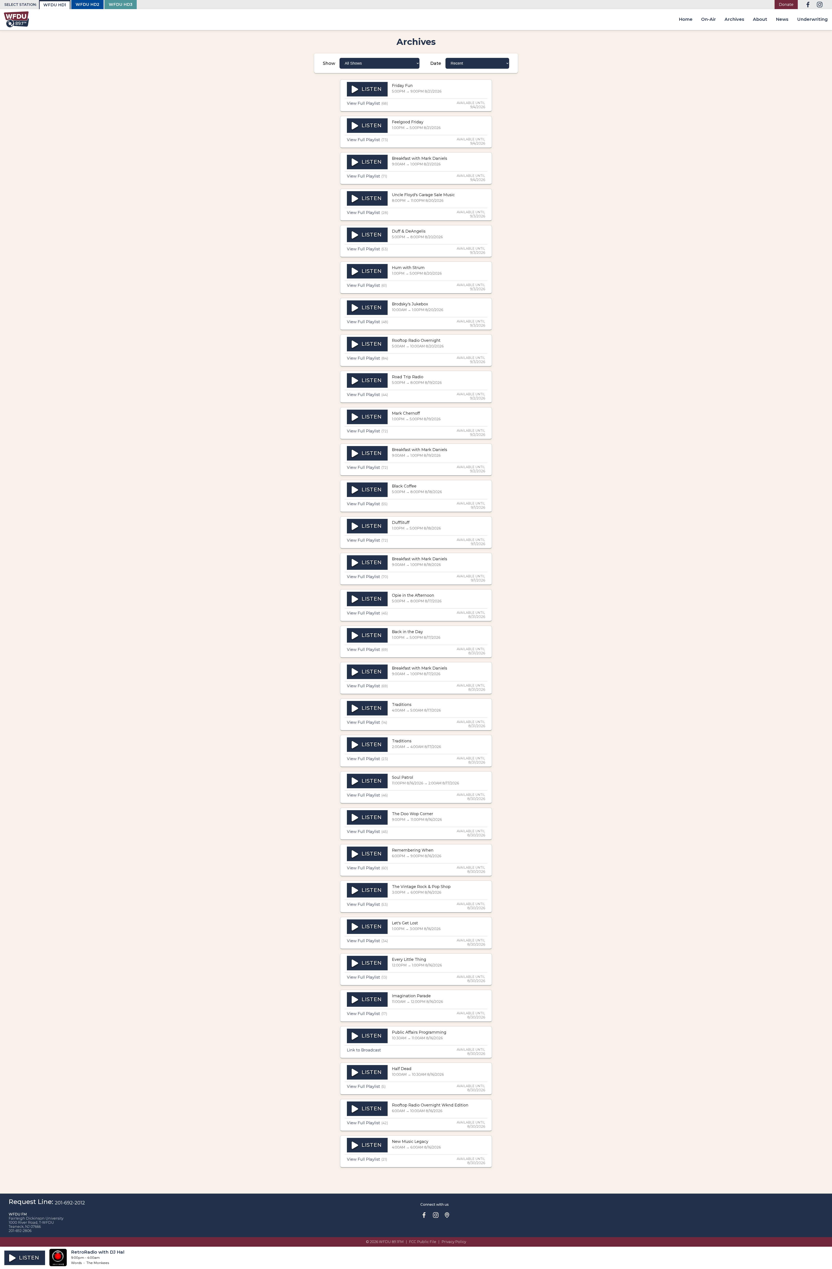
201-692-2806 (20, 1231)
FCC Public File (422, 1242)
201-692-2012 (70, 1202)
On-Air (708, 19)
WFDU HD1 (54, 5)
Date (435, 63)
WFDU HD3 (120, 4)
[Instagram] (819, 4)
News (782, 19)
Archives (734, 19)
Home (685, 19)
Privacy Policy (454, 1242)
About (760, 19)
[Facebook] (808, 4)
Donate (786, 4)
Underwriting (812, 19)
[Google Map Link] (447, 1215)
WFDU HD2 (87, 4)
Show (329, 63)
